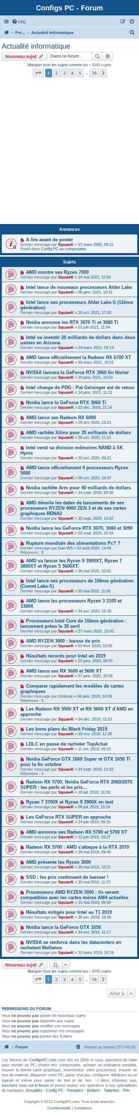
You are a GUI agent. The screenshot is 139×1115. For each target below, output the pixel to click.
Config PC (54, 1090)
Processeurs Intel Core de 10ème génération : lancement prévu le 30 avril (73, 623)
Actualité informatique (36, 46)
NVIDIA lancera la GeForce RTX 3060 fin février (77, 372)
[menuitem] (19, 22)
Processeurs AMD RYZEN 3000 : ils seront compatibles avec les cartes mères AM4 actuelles (74, 894)
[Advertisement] (69, 153)
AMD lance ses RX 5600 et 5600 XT (64, 671)
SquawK (66, 244)
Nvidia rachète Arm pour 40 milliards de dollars (78, 487)
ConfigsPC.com (42, 1060)
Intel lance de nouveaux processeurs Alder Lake (79, 287)
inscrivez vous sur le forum (25, 1085)
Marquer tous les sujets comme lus (57, 65)
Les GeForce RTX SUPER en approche (68, 817)
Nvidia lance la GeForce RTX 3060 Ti (66, 402)
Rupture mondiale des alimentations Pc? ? (73, 543)
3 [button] (64, 73)
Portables (75, 1090)
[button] (38, 73)
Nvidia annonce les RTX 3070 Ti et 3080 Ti (72, 322)
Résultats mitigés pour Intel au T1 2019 (69, 912)
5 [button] (80, 73)
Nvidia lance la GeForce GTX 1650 (63, 927)
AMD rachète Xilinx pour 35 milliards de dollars (78, 432)
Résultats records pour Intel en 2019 (65, 656)
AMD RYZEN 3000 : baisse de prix (63, 641)
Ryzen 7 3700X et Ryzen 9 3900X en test (69, 802)
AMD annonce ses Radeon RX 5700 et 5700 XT (76, 832)
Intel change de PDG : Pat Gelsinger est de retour (80, 387)
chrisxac (65, 696)
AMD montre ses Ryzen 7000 (57, 272)
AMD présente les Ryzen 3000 (58, 862)
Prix (126, 1090)
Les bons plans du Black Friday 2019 (66, 729)
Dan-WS (65, 548)
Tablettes (111, 1090)
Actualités (34, 1090)
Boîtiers (93, 1090)
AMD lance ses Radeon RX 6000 (61, 417)
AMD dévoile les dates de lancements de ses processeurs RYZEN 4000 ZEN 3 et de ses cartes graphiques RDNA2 (73, 508)
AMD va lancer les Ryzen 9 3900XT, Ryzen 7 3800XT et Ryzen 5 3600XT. (71, 563)
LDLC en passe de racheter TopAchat (66, 744)
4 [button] (72, 73)
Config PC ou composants (63, 249)
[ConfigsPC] (7, 32)
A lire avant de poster (49, 239)
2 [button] (56, 73)
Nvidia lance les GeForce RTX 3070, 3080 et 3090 (79, 528)
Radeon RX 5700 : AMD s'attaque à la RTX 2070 (77, 847)
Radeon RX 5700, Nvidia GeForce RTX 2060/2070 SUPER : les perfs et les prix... (76, 784)
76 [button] (94, 73)
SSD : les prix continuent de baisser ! (67, 877)
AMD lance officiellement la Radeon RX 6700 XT (78, 357)
